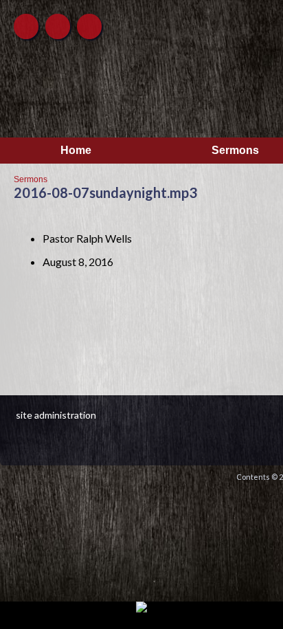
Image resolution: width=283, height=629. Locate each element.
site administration (56, 415)
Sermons (30, 179)
